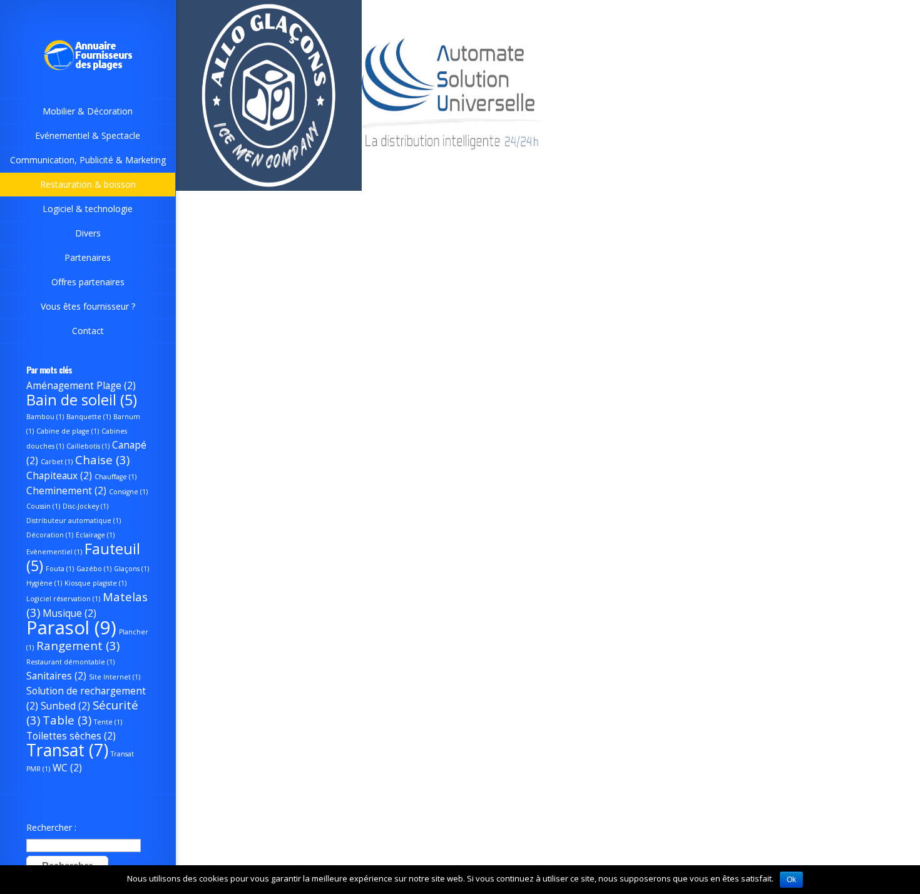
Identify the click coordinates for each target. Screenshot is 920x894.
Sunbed (65, 706)
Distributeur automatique (73, 520)
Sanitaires (56, 676)
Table (67, 720)
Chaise (102, 459)
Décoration (49, 535)
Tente (108, 722)
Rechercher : (51, 827)
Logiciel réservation (63, 598)
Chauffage (115, 476)
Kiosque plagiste (95, 583)
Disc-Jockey (85, 506)
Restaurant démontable (70, 662)
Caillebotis (88, 446)
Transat (67, 750)
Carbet (57, 461)
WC (67, 768)
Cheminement (66, 490)
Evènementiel (54, 551)
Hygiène (44, 583)
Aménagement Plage (81, 385)
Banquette (88, 416)
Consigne (128, 491)
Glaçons (131, 568)
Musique (69, 613)
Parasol (71, 627)
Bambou (45, 416)
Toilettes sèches (71, 736)
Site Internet (114, 677)
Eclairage (95, 535)
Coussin (43, 506)
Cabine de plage (67, 431)
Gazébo (93, 568)
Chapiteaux (59, 475)
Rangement (78, 645)
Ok (791, 879)
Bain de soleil (81, 400)
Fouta (60, 568)
